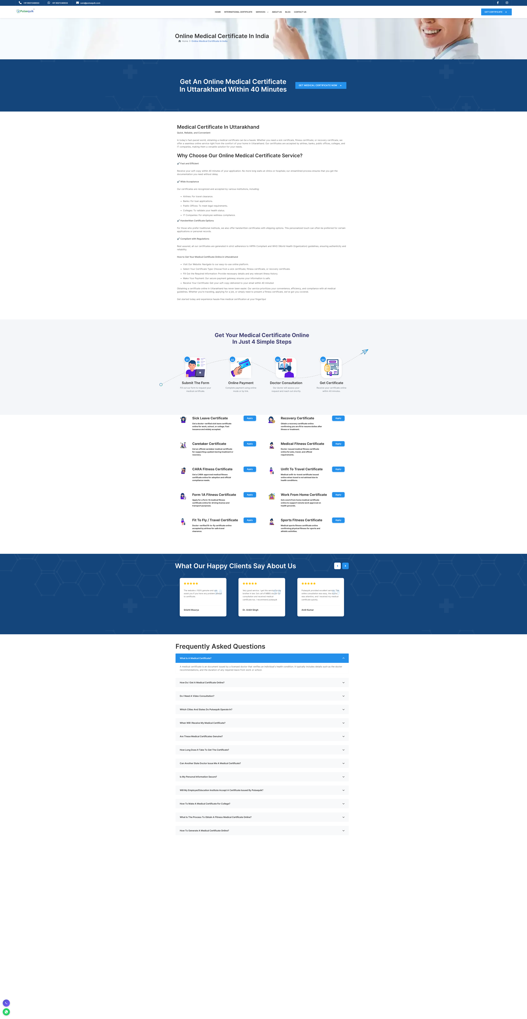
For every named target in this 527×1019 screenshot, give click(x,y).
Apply (250, 418)
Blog (288, 12)
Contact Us (300, 12)
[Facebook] (498, 3)
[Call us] (6, 1003)
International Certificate (238, 12)
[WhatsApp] (6, 1011)
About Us (277, 12)
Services (261, 12)
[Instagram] (507, 3)
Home (218, 12)
